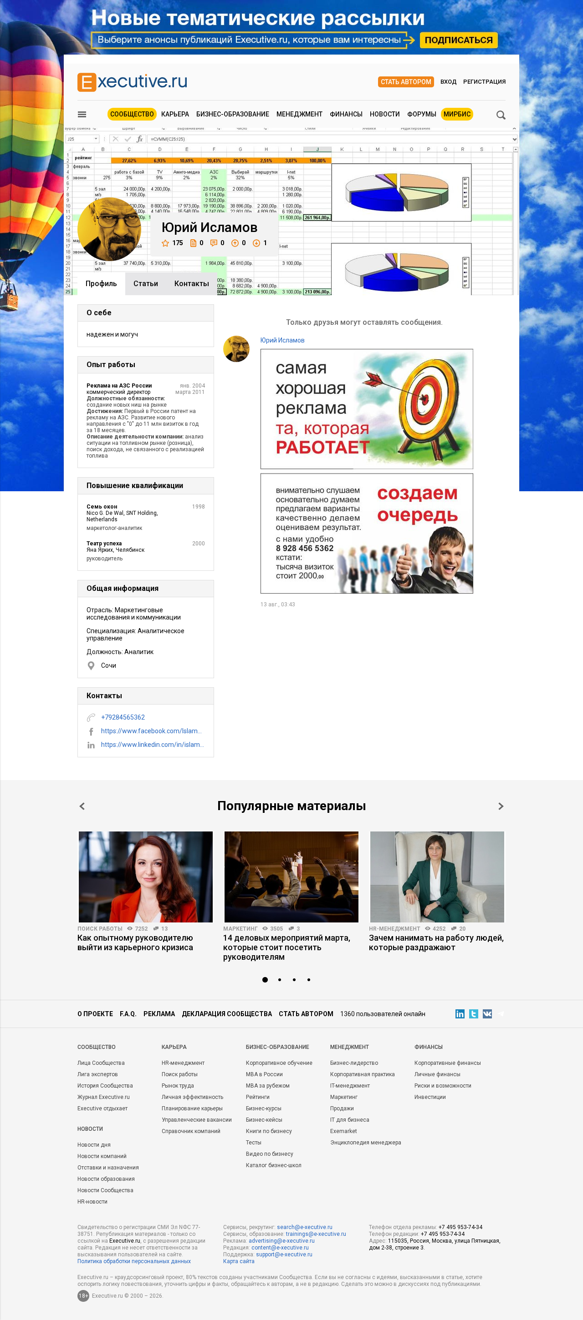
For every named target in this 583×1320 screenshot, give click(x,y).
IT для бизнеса (349, 1120)
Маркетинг (240, 929)
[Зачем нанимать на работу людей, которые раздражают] (437, 876)
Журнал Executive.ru (103, 1097)
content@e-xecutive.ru (280, 1247)
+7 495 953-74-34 (460, 1227)
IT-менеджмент (350, 1086)
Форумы (421, 114)
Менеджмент (299, 114)
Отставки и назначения (108, 1167)
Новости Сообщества (105, 1190)
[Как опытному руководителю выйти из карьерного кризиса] (145, 876)
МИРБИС (457, 114)
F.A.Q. (128, 1014)
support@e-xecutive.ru (284, 1254)
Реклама (159, 1014)
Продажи (342, 1108)
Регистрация (484, 81)
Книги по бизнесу (269, 1131)
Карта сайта (239, 1261)
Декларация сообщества (227, 1014)
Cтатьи (145, 283)
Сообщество (132, 114)
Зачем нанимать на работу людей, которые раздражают (436, 942)
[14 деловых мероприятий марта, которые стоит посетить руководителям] (291, 876)
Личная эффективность (192, 1097)
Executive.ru (124, 1241)
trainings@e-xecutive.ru (316, 1234)
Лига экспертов (97, 1074)
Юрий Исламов (283, 340)
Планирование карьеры (192, 1108)
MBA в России (264, 1074)
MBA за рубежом (268, 1086)
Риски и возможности (442, 1086)
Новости (385, 114)
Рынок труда (178, 1086)
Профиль (101, 283)
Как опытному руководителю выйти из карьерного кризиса (135, 942)
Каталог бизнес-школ (274, 1165)
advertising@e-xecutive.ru (282, 1241)
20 (462, 929)
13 (164, 929)
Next (501, 806)
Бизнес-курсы (263, 1108)
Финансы (346, 114)
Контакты (191, 283)
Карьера (175, 114)
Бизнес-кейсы (264, 1120)
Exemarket (343, 1131)
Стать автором (406, 82)
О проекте (95, 1014)
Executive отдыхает (102, 1108)
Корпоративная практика (362, 1074)
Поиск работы (100, 929)
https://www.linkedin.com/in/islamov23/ (153, 744)
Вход (448, 81)
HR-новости (92, 1202)
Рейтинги (258, 1097)
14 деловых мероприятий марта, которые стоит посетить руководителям (286, 947)
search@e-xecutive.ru (304, 1227)
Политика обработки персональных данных (134, 1261)
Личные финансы (437, 1074)
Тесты (253, 1142)
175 (177, 243)
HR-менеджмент (394, 929)
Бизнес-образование (232, 114)
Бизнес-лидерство (354, 1063)
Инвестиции (430, 1097)
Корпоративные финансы (447, 1063)
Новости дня (94, 1145)
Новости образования (106, 1179)
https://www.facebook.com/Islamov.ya (153, 731)
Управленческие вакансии (197, 1120)
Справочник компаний (191, 1131)
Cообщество (96, 1047)
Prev (82, 806)
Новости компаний (102, 1156)
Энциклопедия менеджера (365, 1142)
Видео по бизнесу (269, 1154)
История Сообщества (105, 1086)
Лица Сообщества (101, 1063)
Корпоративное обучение (279, 1063)
